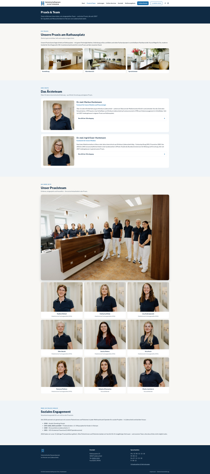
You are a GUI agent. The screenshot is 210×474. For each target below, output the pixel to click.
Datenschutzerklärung (163, 471)
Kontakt (120, 3)
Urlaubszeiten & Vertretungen (140, 464)
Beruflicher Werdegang (86, 118)
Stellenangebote (130, 3)
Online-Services (111, 3)
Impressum (153, 471)
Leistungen (100, 3)
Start (83, 3)
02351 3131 (157, 3)
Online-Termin (142, 3)
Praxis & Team (91, 3)
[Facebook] (165, 3)
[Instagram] (168, 3)
